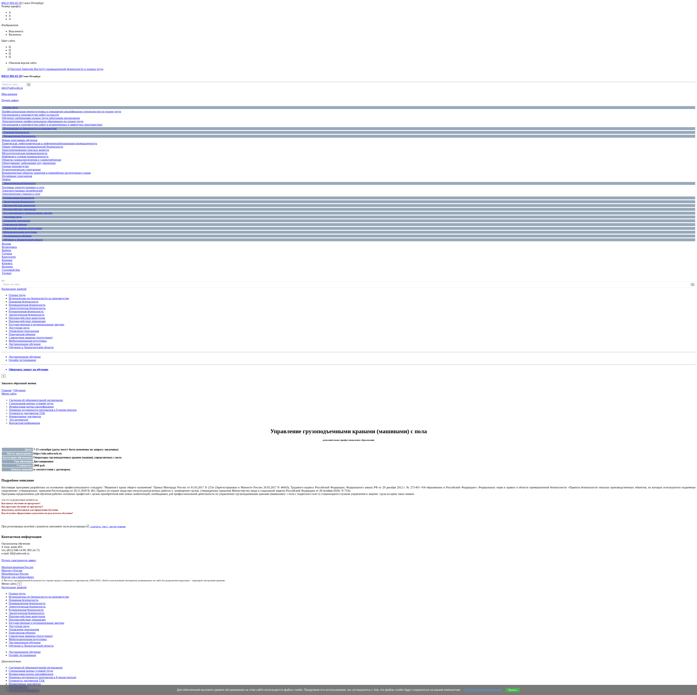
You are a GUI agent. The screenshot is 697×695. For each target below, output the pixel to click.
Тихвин (6, 273)
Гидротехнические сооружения (21, 169)
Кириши (7, 260)
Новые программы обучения (19, 140)
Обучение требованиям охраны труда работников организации (41, 118)
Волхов (6, 243)
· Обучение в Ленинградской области (22, 239)
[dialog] (348, 379)
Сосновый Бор (11, 269)
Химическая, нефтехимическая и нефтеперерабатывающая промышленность (49, 143)
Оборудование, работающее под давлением (29, 163)
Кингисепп (9, 256)
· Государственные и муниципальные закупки (27, 213)
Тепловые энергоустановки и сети (23, 187)
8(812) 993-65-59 (11, 3)
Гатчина (7, 253)
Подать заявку (10, 100)
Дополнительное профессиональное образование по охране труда (42, 121)
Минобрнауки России (14, 573)
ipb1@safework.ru (12, 87)
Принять (512, 690)
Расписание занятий (14, 288)
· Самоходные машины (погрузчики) (22, 228)
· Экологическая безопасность (18, 201)
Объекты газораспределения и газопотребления (31, 159)
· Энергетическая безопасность (19, 183)
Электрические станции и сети (21, 193)
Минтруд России (11, 570)
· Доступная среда (12, 217)
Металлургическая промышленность (24, 153)
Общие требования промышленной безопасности (32, 146)
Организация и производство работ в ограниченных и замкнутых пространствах (52, 124)
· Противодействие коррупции (18, 205)
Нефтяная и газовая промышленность (25, 156)
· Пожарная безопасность (15, 132)
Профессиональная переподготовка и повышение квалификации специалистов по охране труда (61, 111)
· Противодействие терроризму (19, 209)
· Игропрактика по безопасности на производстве (29, 128)
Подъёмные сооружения (17, 176)
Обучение (19, 390)
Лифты (6, 179)
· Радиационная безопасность (18, 197)
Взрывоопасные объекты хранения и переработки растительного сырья (46, 172)
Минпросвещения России (17, 567)
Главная (6, 390)
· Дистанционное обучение (17, 236)
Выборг (6, 250)
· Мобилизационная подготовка (19, 232)
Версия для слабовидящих (17, 577)
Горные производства (15, 166)
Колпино (7, 266)
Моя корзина (9, 94)
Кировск (7, 263)
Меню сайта (9, 393)
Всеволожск (9, 247)
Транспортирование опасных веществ (25, 149)
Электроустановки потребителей (22, 190)
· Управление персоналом (16, 220)
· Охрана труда (10, 107)
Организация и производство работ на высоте (30, 114)
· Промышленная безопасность (19, 136)
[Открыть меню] (2, 280)
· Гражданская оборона (14, 224)
